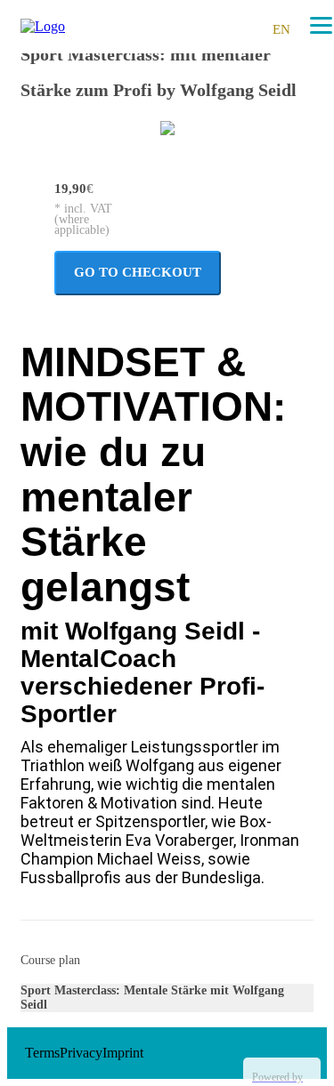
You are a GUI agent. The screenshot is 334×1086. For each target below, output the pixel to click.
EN (281, 29)
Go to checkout (137, 272)
